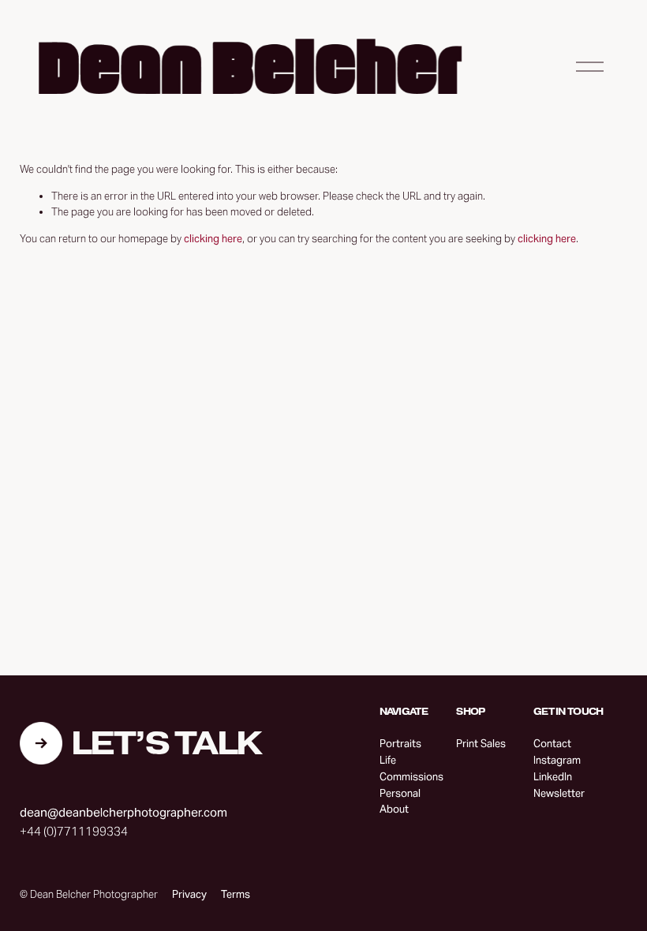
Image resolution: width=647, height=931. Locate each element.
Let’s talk (166, 743)
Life (388, 760)
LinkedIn (552, 776)
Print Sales (481, 743)
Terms (235, 894)
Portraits (400, 743)
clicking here (213, 238)
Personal (400, 793)
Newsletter (559, 793)
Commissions (411, 776)
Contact (552, 743)
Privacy (189, 894)
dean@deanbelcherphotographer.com (123, 812)
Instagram (557, 760)
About (394, 809)
